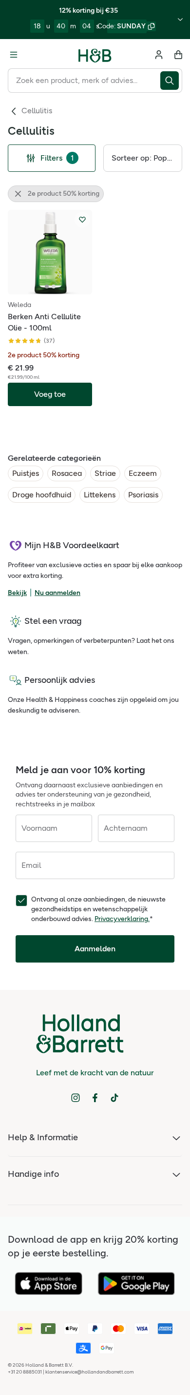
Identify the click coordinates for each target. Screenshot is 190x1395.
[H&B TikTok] (114, 1098)
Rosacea (67, 473)
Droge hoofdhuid (41, 494)
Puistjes (25, 473)
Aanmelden (95, 948)
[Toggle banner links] (180, 19)
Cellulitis (36, 110)
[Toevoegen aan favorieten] (82, 219)
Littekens (99, 494)
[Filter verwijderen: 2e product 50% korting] (18, 194)
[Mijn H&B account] (159, 54)
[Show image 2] (54, 286)
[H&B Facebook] (95, 1098)
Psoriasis (143, 494)
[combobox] (84, 80)
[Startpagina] (95, 55)
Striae (105, 473)
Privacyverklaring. (122, 919)
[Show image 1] (47, 286)
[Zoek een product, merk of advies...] (171, 80)
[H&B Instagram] (75, 1098)
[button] (142, 158)
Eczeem (143, 473)
